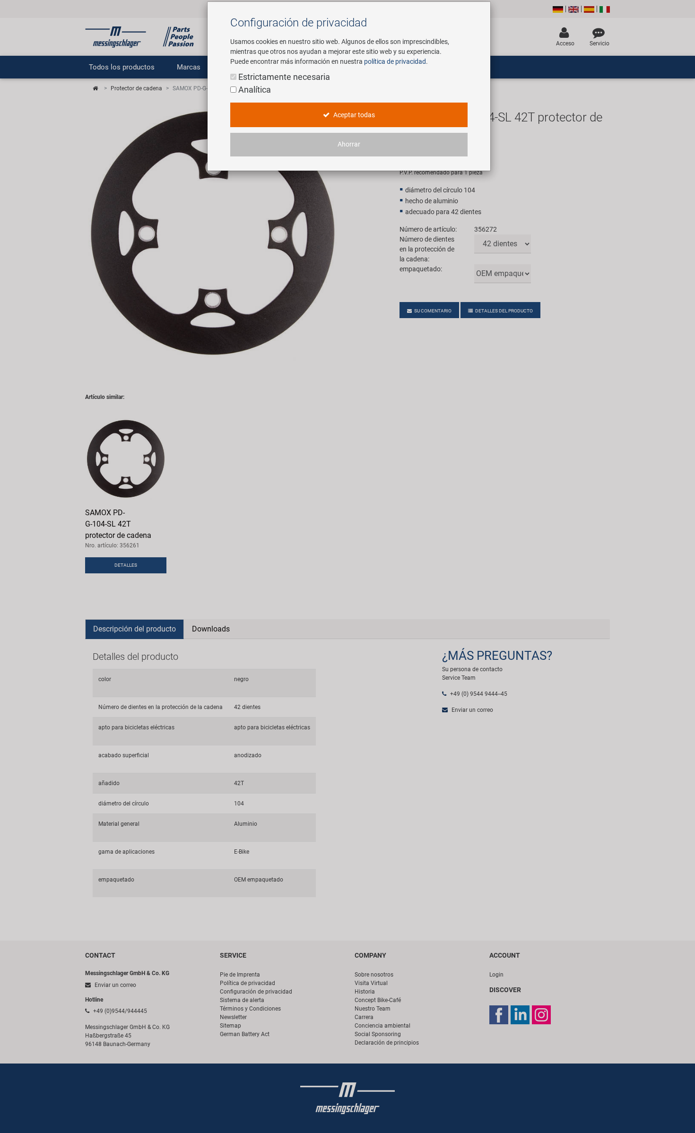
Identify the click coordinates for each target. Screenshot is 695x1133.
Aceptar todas (353, 115)
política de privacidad (395, 61)
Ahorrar (349, 144)
